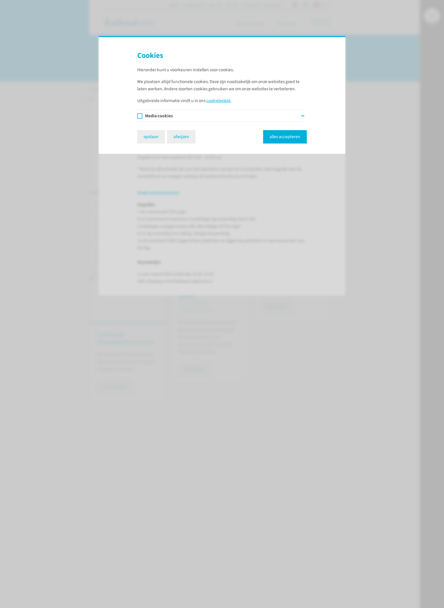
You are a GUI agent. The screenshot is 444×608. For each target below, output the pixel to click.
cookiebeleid (218, 100)
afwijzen (181, 136)
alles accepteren (285, 136)
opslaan (151, 136)
